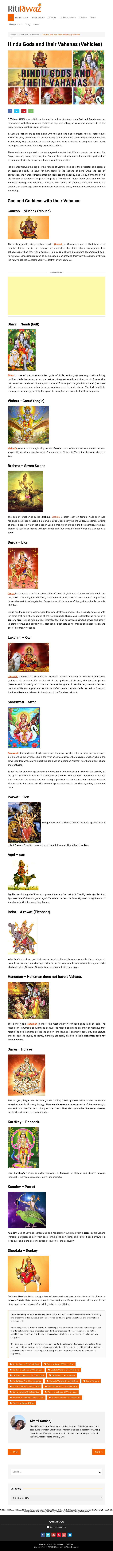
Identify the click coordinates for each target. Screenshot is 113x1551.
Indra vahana (92, 1381)
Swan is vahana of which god (66, 1397)
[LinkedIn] (70, 1535)
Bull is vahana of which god (60, 1364)
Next (97, 1452)
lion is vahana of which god (26, 1386)
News (36, 24)
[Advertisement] (56, 296)
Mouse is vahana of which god (62, 1386)
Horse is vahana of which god (63, 1381)
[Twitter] (48, 1535)
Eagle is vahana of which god (65, 1370)
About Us (42, 1545)
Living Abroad (15, 24)
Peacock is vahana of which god (28, 1397)
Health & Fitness (68, 17)
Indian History (21, 17)
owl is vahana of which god (26, 1392)
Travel (93, 17)
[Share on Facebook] (10, 111)
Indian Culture (38, 17)
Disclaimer (69, 1545)
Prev (15, 1452)
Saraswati (13, 753)
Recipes (83, 17)
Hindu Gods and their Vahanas (27, 1381)
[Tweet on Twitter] (16, 111)
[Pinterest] (59, 1535)
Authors (60, 1545)
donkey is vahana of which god (27, 1370)
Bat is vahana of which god (26, 1364)
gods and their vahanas (63, 1375)
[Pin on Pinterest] (23, 111)
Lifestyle (52, 17)
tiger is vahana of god (23, 1403)
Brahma (56, 516)
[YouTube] (53, 1535)
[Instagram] (64, 1535)
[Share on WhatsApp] (30, 111)
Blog (28, 24)
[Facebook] (43, 1535)
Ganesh (58, 244)
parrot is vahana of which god (62, 1392)
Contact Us (51, 1545)
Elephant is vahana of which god (28, 1375)
